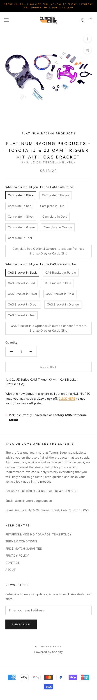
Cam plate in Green (21, 227)
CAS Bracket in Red (21, 283)
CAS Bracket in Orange (63, 304)
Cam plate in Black (20, 195)
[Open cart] (91, 20)
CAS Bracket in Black (22, 272)
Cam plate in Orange (58, 227)
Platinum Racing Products (48, 133)
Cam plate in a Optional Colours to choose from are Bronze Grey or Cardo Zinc (48, 251)
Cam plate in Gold (54, 216)
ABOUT (10, 569)
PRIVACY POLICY (17, 555)
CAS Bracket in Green (23, 304)
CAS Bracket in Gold (60, 294)
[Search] (83, 20)
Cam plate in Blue (52, 206)
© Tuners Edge (48, 646)
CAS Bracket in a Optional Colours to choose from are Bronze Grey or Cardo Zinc (48, 328)
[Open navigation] (6, 20)
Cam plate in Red (20, 206)
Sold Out (48, 366)
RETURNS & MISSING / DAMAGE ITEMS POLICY (38, 534)
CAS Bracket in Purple (60, 272)
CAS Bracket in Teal (21, 315)
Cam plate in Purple (55, 195)
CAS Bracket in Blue (57, 283)
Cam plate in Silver (21, 216)
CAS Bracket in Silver (22, 294)
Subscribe (21, 624)
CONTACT (12, 562)
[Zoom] (87, 39)
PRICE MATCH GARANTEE (23, 548)
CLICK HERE (67, 398)
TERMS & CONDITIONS (21, 541)
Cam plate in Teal (20, 238)
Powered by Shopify (48, 652)
